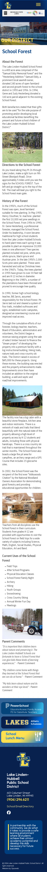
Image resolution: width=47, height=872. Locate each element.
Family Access (34, 709)
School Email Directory (20, 806)
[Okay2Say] (29, 13)
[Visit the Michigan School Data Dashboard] (40, 13)
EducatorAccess (18, 709)
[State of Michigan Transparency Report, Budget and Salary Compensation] (35, 13)
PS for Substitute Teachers (24, 712)
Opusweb (15, 868)
